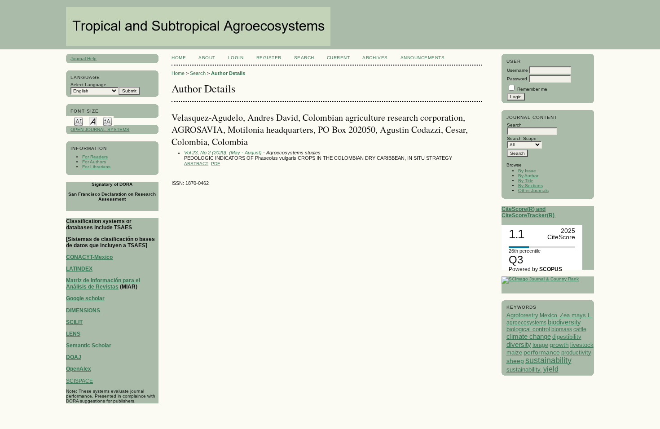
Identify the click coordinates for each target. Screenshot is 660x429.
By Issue (527, 170)
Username (517, 70)
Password (517, 78)
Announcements (422, 57)
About (207, 57)
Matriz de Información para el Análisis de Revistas (103, 283)
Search (304, 57)
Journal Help (83, 58)
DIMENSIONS (83, 310)
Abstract (196, 163)
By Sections (530, 185)
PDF (215, 163)
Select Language (88, 84)
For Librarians (96, 166)
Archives (374, 57)
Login (236, 57)
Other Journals (533, 190)
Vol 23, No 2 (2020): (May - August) (223, 152)
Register (269, 57)
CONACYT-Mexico (89, 257)
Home (179, 57)
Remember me (532, 89)
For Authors (94, 161)
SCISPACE (79, 381)
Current (338, 57)
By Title (525, 180)
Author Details (228, 73)
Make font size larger (107, 121)
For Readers (95, 156)
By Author (528, 175)
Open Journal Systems (99, 129)
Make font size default (92, 121)
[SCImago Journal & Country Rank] (540, 278)
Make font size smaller (78, 121)
